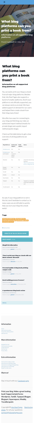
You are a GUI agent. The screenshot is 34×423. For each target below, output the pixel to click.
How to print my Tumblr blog (7, 366)
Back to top (28, 407)
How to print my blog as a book (8, 361)
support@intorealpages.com (11, 412)
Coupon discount (5, 347)
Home (2, 328)
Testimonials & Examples (6, 346)
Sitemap (4, 333)
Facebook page (23, 381)
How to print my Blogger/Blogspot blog (9, 365)
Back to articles (6, 227)
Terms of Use (4, 349)
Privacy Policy (4, 350)
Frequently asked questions (7, 331)
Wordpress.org (6, 152)
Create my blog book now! (15, 233)
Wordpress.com (6, 149)
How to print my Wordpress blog (8, 363)
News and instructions (6, 330)
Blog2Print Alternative (6, 368)
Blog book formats (5, 344)
